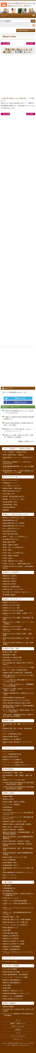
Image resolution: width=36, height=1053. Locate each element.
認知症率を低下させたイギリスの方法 (16, 700)
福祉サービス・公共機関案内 (13, 996)
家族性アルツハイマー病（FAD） (14, 780)
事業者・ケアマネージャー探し (14, 499)
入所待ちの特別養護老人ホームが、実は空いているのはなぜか (18, 412)
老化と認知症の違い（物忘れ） (14, 455)
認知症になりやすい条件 (11, 605)
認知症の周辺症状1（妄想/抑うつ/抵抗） (17, 841)
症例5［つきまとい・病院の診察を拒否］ (17, 563)
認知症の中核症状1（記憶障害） (14, 829)
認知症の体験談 (8, 1006)
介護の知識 (7, 885)
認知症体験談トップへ (26, 30)
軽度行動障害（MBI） (10, 862)
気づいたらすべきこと (10, 480)
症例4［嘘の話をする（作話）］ (14, 561)
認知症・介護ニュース (26, 441)
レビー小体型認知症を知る (12, 734)
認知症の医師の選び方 (10, 736)
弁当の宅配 (7, 985)
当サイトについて (18, 1026)
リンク (18, 1033)
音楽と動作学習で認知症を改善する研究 (17, 703)
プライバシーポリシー (18, 1036)
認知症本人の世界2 (9, 584)
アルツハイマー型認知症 (11, 804)
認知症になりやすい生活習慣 (13, 610)
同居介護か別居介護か (10, 534)
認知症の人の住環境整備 (11, 946)
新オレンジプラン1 (9, 875)
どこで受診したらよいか (11, 485)
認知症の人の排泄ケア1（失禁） (14, 941)
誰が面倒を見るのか (10, 531)
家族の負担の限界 (9, 542)
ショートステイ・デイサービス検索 (15, 977)
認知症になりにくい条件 (11, 608)
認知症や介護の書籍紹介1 (12, 980)
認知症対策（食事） (10, 655)
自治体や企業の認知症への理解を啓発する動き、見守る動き (18, 424)
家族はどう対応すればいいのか (14, 517)
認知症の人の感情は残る (11, 586)
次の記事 (30, 43)
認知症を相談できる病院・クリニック (16, 972)
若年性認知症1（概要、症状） (13, 772)
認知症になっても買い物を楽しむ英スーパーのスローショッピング (18, 430)
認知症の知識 (7, 796)
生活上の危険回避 (9, 860)
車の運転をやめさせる (10, 539)
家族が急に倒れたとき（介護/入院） (14, 98)
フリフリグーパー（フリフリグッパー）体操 (18, 667)
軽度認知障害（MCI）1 (11, 865)
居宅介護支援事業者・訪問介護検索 (15, 974)
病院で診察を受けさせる (11, 491)
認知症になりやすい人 (10, 602)
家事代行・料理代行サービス (13, 991)
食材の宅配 (7, 988)
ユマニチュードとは (10, 961)
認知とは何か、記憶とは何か (13, 827)
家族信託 (6, 510)
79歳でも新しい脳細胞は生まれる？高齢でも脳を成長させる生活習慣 (18, 715)
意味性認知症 (7, 810)
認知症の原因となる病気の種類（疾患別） (17, 824)
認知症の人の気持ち (10, 576)
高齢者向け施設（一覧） (11, 917)
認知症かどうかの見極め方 (12, 739)
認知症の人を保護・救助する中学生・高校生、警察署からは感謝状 (18, 436)
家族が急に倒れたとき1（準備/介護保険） (17, 919)
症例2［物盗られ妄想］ (11, 555)
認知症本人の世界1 (9, 581)
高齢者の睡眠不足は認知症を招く (14, 697)
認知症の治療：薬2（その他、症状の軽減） (18, 728)
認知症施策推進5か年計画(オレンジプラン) (18, 872)
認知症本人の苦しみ (10, 578)
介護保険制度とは (9, 888)
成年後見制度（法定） (10, 502)
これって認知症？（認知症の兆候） (15, 452)
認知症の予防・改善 (10, 652)
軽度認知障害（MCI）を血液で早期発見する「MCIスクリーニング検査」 (18, 471)
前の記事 (6, 43)
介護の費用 (7, 930)
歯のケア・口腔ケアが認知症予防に (15, 670)
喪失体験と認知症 (9, 594)
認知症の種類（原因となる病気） (14, 802)
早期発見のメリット (10, 483)
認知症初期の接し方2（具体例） (14, 523)
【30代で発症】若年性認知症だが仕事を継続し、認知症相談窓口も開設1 (18, 783)
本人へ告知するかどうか (11, 528)
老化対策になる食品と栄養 (12, 657)
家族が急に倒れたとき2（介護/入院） (16, 922)
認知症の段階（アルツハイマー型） (15, 857)
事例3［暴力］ (8, 550)
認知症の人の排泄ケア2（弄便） (14, 944)
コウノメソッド (8, 731)
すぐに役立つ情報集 (10, 969)
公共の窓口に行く (9, 494)
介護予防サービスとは (10, 898)
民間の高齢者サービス (10, 927)
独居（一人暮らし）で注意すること (15, 536)
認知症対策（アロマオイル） (13, 660)
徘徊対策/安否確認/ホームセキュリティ (16, 993)
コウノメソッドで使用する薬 (13, 762)
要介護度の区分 (8, 891)
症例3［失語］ (8, 558)
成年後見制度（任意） (10, 504)
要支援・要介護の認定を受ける (14, 496)
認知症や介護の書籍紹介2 (12, 982)
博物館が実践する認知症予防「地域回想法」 (18, 672)
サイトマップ (18, 1039)
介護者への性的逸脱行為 (11, 949)
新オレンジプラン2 (9, 878)
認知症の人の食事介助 (10, 936)
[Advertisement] (18, 76)
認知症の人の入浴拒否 (10, 938)
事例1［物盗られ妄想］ (11, 545)
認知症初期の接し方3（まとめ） (14, 526)
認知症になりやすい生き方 (12, 626)
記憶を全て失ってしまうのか (13, 589)
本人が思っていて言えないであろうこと (17, 592)
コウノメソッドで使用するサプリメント (17, 765)
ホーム (18, 1020)
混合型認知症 (7, 807)
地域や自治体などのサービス (13, 999)
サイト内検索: (5, 21)
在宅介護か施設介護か (10, 933)
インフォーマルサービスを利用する (15, 925)
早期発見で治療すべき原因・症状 (14, 821)
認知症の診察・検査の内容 (12, 488)
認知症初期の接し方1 (10, 520)
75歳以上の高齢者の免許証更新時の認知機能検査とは (19, 418)
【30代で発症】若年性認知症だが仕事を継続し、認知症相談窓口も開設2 (18, 787)
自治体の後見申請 (9, 507)
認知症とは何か (8, 799)
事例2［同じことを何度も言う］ (14, 547)
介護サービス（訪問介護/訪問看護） (15, 901)
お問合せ (18, 1030)
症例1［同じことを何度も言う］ (14, 553)
